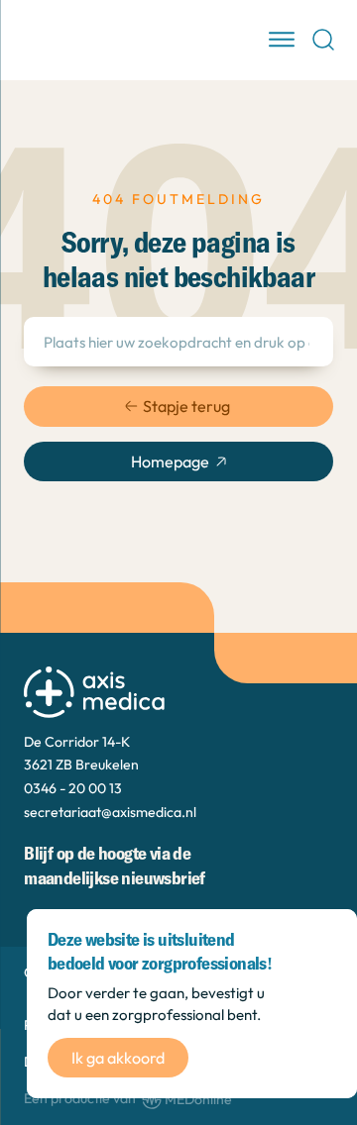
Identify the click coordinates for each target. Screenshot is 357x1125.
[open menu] (281, 39)
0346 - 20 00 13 (73, 788)
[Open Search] (323, 39)
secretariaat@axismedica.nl (110, 812)
